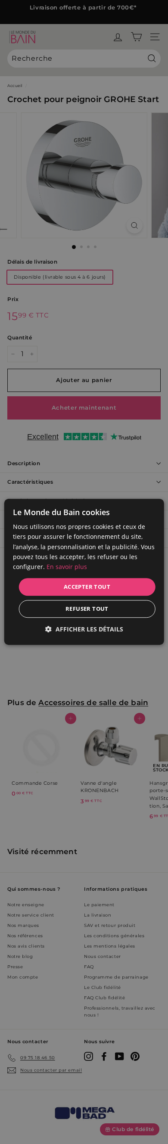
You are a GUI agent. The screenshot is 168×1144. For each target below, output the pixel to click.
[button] (84, 629)
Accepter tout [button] (87, 587)
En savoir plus (67, 567)
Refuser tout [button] (87, 609)
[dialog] (84, 572)
